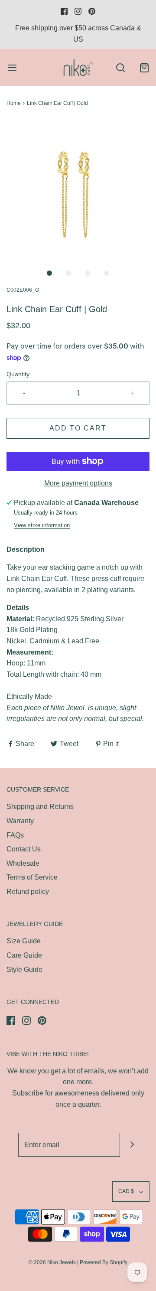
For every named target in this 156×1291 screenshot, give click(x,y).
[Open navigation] (12, 67)
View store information (42, 525)
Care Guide (24, 955)
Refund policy (27, 891)
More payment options (78, 483)
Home (13, 103)
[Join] (132, 1145)
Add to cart (78, 428)
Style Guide (24, 969)
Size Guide (23, 941)
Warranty (20, 821)
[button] (78, 192)
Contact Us (23, 849)
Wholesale (22, 863)
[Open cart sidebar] (144, 67)
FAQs (15, 835)
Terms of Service (32, 877)
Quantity (17, 374)
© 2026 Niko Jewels (52, 1262)
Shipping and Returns (40, 806)
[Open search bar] (120, 67)
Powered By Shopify (103, 1262)
